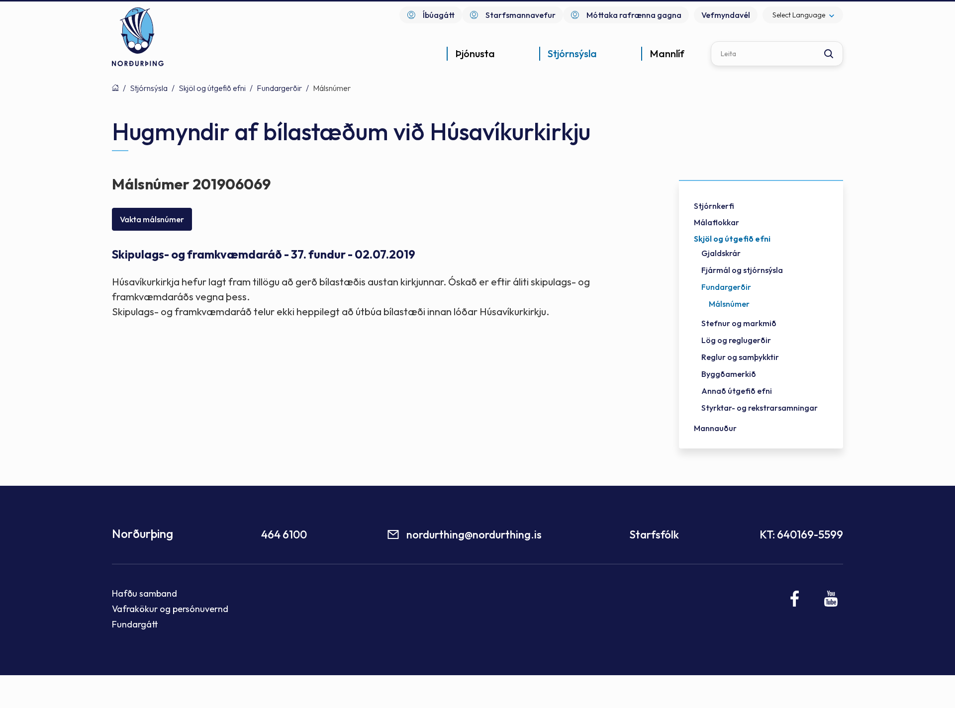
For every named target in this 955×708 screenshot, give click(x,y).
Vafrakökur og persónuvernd (170, 609)
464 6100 (284, 534)
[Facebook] (795, 599)
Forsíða (115, 87)
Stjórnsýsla (149, 88)
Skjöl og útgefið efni (212, 88)
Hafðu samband (144, 593)
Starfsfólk (654, 534)
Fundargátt (135, 624)
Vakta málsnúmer (152, 219)
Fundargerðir (279, 88)
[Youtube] (831, 599)
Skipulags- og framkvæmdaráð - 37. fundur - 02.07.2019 (263, 254)
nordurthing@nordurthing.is (474, 534)
